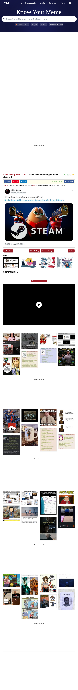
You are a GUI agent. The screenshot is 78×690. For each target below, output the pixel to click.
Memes (43, 25)
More (62, 3)
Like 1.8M (69, 181)
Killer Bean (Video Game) (15, 175)
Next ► (71, 251)
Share (8, 181)
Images (34, 25)
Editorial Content (56, 25)
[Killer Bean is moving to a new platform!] (39, 217)
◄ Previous (8, 251)
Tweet (24, 181)
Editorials (52, 3)
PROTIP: (6, 185)
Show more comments (39, 281)
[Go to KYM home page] (5, 3)
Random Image (47, 251)
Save (16, 181)
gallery (33, 185)
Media (42, 3)
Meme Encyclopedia (27, 3)
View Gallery (34, 251)
